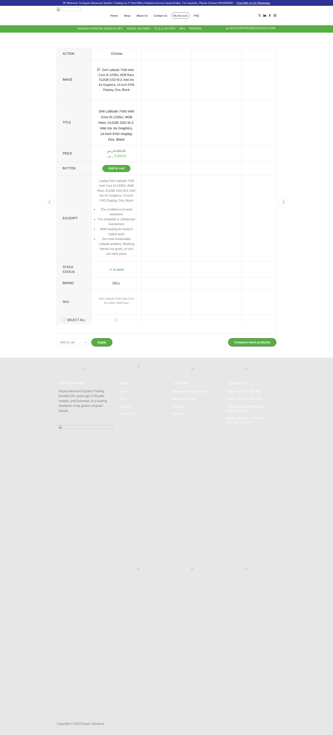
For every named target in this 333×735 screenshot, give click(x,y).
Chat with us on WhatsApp (253, 2)
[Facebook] (269, 15)
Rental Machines (139, 28)
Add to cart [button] (116, 168)
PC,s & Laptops (164, 28)
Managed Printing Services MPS (100, 28)
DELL (116, 283)
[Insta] (275, 15)
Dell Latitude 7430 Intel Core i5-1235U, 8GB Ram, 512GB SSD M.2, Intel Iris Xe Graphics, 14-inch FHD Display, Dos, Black (116, 125)
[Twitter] (259, 15)
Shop (127, 15)
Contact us (160, 15)
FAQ (196, 15)
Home (114, 15)
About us (142, 15)
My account (180, 15)
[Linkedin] (264, 15)
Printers (195, 28)
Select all (76, 320)
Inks (182, 28)
